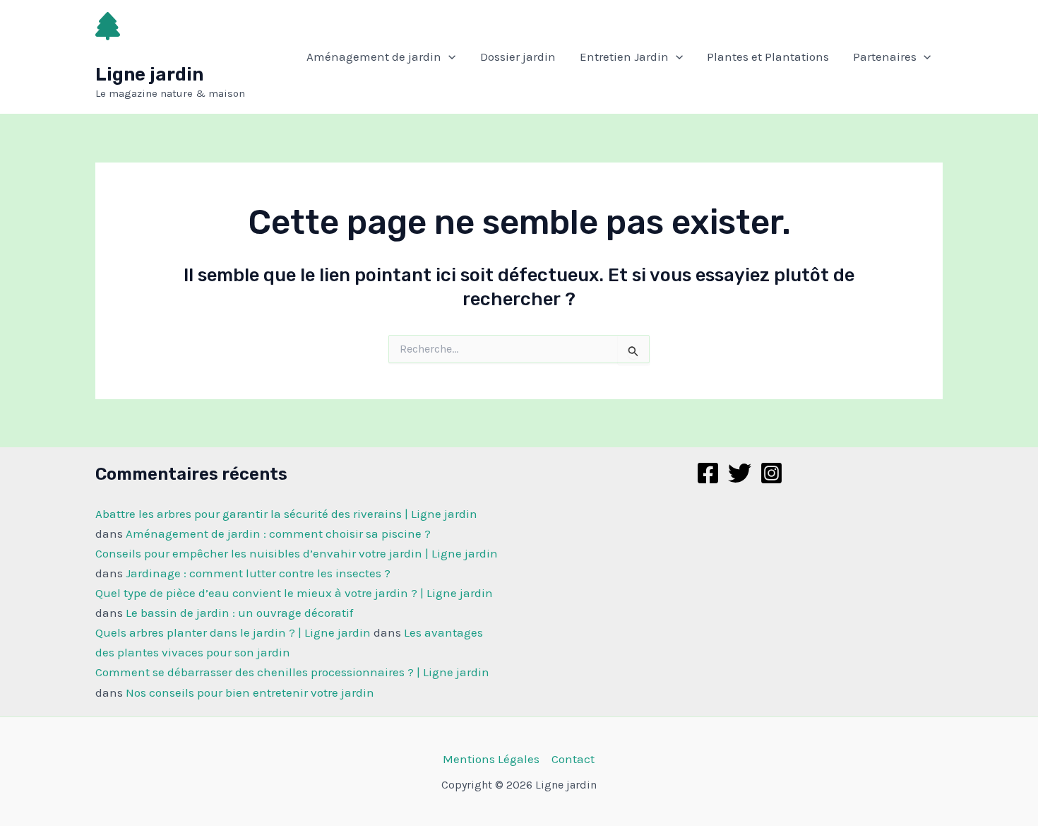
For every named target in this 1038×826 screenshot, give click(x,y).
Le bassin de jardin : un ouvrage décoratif (239, 613)
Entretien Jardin (624, 56)
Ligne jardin (149, 74)
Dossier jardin (518, 56)
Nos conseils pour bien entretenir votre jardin (250, 692)
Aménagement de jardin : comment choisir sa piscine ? (278, 533)
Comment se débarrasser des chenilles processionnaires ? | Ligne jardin (292, 672)
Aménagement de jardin (373, 56)
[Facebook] (708, 473)
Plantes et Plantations (768, 56)
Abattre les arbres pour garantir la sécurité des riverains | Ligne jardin (286, 514)
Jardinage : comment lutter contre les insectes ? (258, 573)
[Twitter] (739, 473)
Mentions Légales (491, 759)
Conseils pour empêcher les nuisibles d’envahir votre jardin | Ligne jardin (296, 553)
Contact (573, 759)
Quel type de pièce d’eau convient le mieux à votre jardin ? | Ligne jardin (294, 593)
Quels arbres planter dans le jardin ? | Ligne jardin (233, 632)
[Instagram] (771, 473)
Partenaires (885, 56)
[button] (448, 56)
